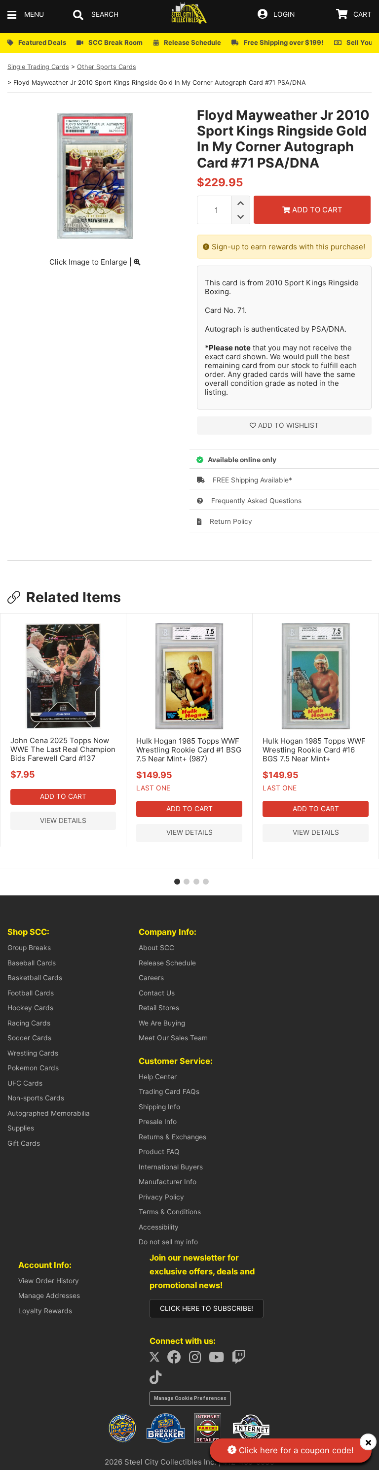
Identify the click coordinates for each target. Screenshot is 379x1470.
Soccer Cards (29, 1038)
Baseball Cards (31, 963)
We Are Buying (162, 1023)
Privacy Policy (161, 1197)
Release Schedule (167, 963)
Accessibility (159, 1227)
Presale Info (158, 1122)
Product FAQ (159, 1152)
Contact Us (157, 993)
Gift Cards (23, 1143)
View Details (63, 820)
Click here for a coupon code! (295, 1450)
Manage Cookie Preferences (190, 1398)
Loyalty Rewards (45, 1311)
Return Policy (230, 521)
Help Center (158, 1077)
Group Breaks (29, 948)
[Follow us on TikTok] (158, 1380)
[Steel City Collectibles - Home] (189, 14)
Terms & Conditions (170, 1212)
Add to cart (63, 796)
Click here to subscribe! (206, 1308)
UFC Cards (24, 1083)
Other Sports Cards (106, 66)
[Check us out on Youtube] (219, 1360)
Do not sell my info (168, 1242)
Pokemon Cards (33, 1068)
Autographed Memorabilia (48, 1113)
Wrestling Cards (32, 1053)
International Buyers (171, 1167)
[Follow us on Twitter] (158, 1360)
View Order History (48, 1281)
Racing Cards (28, 1023)
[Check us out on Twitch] (242, 1360)
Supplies (20, 1128)
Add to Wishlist (288, 425)
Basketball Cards (34, 978)
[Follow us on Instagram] (198, 1360)
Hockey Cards (30, 1008)
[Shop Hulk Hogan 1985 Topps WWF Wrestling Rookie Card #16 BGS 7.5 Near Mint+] (316, 727)
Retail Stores (159, 1008)
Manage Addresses (49, 1295)
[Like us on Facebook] (177, 1360)
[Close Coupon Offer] (368, 1442)
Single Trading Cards (38, 66)
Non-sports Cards (35, 1098)
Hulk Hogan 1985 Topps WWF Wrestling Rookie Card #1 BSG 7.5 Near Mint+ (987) (188, 749)
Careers (151, 978)
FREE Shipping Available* (251, 480)
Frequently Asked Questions (255, 501)
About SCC (156, 948)
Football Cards (30, 993)
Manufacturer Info (167, 1182)
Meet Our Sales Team (173, 1038)
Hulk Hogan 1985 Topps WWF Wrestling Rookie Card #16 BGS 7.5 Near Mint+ (314, 749)
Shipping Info (159, 1107)
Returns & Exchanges (172, 1137)
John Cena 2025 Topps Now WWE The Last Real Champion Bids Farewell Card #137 (62, 749)
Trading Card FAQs (169, 1091)
